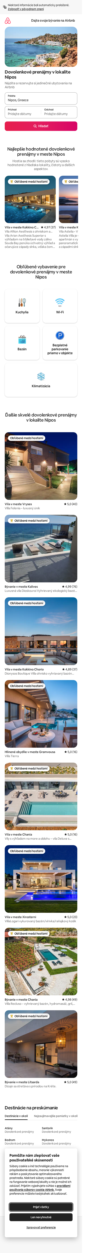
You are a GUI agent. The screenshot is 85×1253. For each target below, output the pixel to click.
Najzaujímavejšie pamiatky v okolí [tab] (55, 1116)
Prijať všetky (41, 1207)
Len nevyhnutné (41, 1217)
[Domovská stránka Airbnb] (8, 20)
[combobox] (41, 100)
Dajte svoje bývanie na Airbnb (53, 20)
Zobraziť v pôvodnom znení (26, 9)
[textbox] (23, 114)
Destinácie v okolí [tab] (16, 1116)
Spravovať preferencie (41, 1227)
